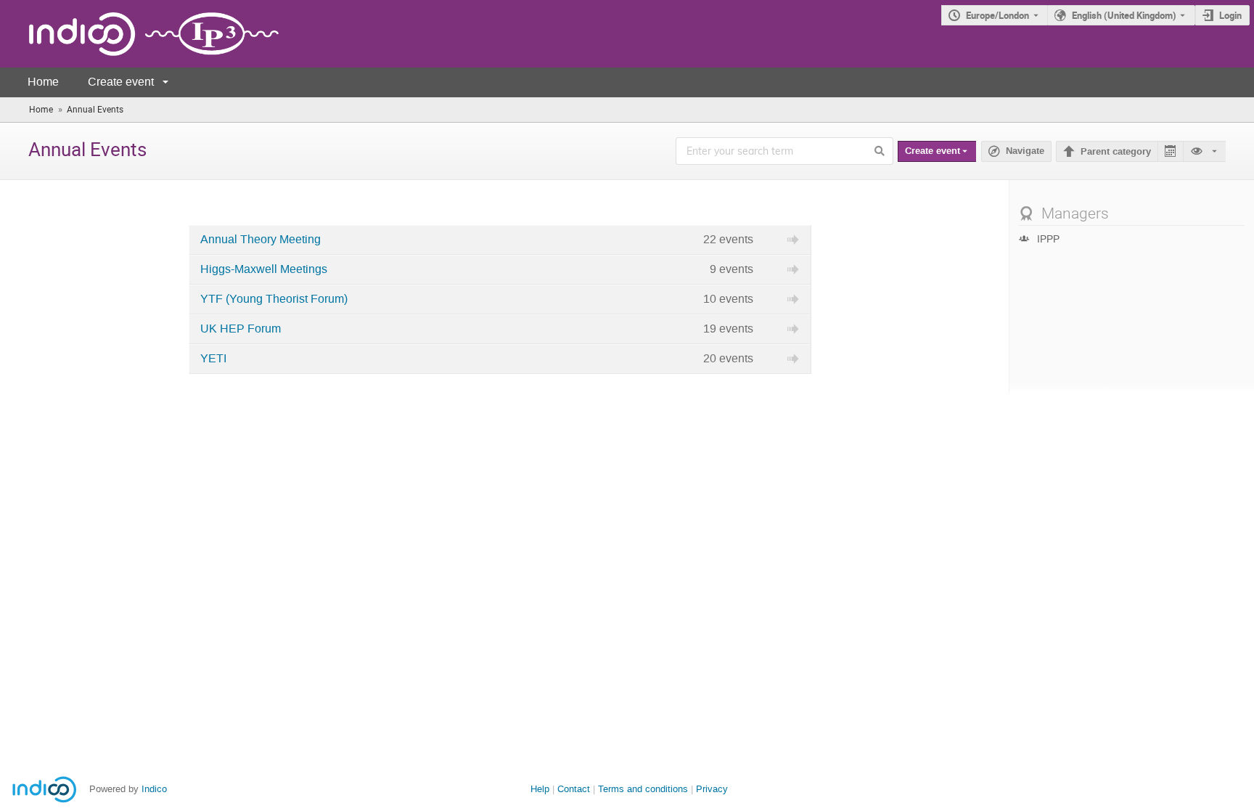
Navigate (1025, 151)
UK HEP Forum (240, 329)
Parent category (1116, 151)
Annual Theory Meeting (260, 239)
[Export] (1170, 151)
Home (43, 81)
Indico (154, 789)
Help (539, 789)
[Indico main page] (139, 34)
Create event (121, 81)
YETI (213, 358)
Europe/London (997, 15)
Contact (573, 789)
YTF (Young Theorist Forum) (274, 299)
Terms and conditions (643, 789)
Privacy (712, 789)
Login (1230, 15)
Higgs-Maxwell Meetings (263, 269)
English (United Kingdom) (1124, 15)
